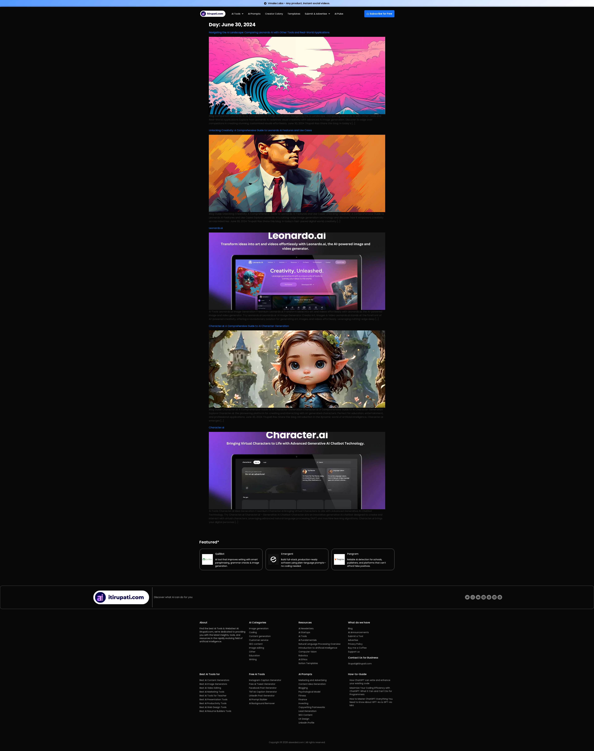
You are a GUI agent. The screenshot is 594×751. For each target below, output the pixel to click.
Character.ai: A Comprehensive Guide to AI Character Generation (249, 326)
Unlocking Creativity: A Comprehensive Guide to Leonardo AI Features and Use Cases (260, 130)
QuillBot (219, 554)
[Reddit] (499, 597)
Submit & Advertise (316, 13)
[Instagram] (472, 597)
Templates (294, 13)
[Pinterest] (489, 597)
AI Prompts (254, 13)
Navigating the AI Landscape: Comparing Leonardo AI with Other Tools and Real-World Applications (269, 32)
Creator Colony (274, 13)
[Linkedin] (494, 597)
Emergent (287, 554)
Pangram (352, 554)
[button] (237, 13)
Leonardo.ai (216, 228)
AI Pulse (339, 13)
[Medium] (483, 597)
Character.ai (216, 427)
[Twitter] (467, 597)
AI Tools (236, 13)
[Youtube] (478, 597)
